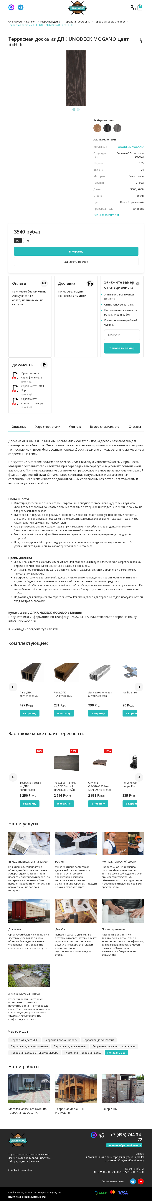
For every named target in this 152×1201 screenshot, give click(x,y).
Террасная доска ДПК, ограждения (70, 1110)
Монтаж (75, 427)
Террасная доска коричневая (29, 1046)
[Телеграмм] (21, 7)
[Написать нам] (11, 7)
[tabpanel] (76, 78)
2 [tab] (78, 109)
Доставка (14, 929)
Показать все (116, 1052)
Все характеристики (106, 215)
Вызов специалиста (105, 427)
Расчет (59, 861)
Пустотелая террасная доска (82, 1052)
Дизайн (60, 929)
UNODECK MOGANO (131, 146)
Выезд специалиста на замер (28, 861)
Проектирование (113, 929)
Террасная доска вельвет (70, 1046)
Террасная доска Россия (98, 1040)
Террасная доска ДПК (24, 1040)
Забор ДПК (109, 1109)
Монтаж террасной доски (119, 861)
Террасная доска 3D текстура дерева (34, 1052)
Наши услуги (23, 824)
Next (139, 687)
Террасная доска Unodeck (60, 1040)
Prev (13, 687)
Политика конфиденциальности (27, 1196)
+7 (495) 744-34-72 (133, 7)
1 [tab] (74, 109)
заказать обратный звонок (124, 1145)
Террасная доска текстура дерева (114, 1046)
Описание (19, 427)
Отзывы (135, 427)
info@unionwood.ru (20, 1170)
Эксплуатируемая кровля (24, 993)
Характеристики (47, 427)
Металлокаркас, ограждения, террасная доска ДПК (27, 1110)
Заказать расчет (76, 261)
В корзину (76, 251)
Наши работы (23, 1066)
